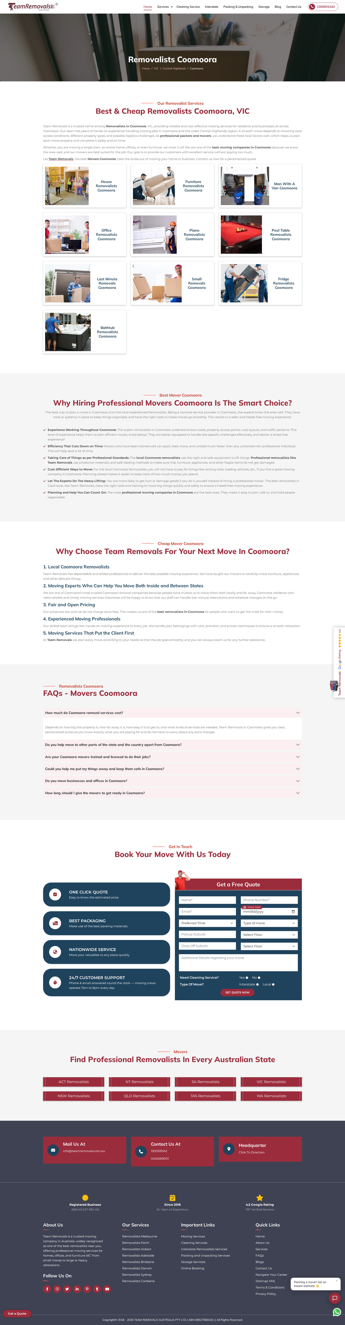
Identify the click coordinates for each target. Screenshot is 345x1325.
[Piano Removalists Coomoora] (155, 234)
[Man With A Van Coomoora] (245, 186)
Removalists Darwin (137, 1268)
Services (163, 7)
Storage (264, 7)
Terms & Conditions (270, 1287)
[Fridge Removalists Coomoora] (244, 283)
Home (148, 7)
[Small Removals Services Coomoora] (157, 283)
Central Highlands (174, 68)
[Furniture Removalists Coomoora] (154, 186)
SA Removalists (205, 1082)
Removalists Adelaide (138, 1255)
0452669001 (160, 1158)
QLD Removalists (139, 1096)
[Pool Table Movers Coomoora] (241, 234)
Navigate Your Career (271, 1275)
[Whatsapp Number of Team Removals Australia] (337, 1312)
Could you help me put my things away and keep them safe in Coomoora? (104, 769)
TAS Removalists (205, 1096)
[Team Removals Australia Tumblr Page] (98, 1289)
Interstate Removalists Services (204, 1249)
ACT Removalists (74, 1082)
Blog (278, 7)
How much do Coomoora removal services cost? (84, 713)
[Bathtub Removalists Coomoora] (68, 332)
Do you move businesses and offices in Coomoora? (86, 781)
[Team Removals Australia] (33, 6)
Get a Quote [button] (17, 1313)
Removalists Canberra (138, 1281)
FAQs (260, 1255)
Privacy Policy (266, 1294)
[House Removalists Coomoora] (67, 186)
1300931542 (159, 1151)
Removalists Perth (135, 1243)
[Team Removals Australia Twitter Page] (68, 1289)
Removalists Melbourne (139, 1236)
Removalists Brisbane (138, 1262)
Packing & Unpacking (238, 7)
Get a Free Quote (238, 884)
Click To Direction (252, 1152)
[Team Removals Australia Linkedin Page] (78, 1289)
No (254, 977)
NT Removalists (140, 1082)
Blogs (260, 1262)
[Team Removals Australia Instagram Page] (58, 1289)
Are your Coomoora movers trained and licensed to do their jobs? (98, 757)
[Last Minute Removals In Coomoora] (67, 283)
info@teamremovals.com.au (84, 1151)
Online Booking (192, 1268)
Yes (242, 977)
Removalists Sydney (137, 1275)
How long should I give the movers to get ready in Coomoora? (95, 793)
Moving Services (193, 1236)
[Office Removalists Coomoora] (67, 234)
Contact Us (293, 7)
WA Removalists (271, 1096)
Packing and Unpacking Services (205, 1255)
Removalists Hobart (136, 1249)
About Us (262, 1243)
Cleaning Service (188, 7)
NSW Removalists (74, 1096)
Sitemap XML (266, 1281)
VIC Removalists (271, 1082)
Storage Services (193, 1262)
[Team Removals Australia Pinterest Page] (88, 1289)
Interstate (211, 7)
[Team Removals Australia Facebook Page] (48, 1289)
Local (267, 984)
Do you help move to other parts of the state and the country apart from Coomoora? (113, 744)
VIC (156, 68)
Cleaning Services (194, 1243)
